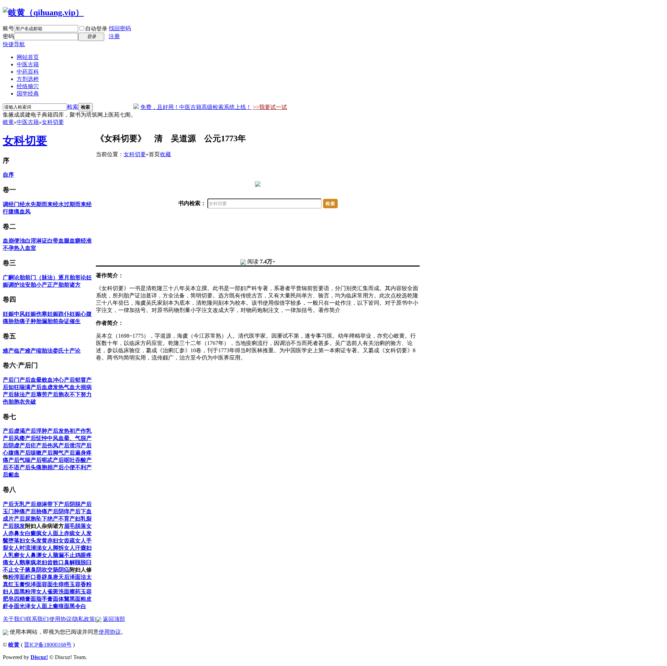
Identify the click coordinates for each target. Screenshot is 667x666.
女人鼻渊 (30, 555)
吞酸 (80, 460)
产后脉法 (14, 394)
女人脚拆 (53, 548)
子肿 (30, 321)
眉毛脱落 (75, 526)
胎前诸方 (69, 285)
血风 (25, 211)
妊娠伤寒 (36, 314)
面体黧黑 (64, 599)
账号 (8, 28)
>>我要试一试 (270, 107)
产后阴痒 (58, 511)
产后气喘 (19, 460)
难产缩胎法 (39, 351)
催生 (75, 321)
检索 (72, 107)
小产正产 (47, 285)
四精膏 (22, 599)
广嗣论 (11, 277)
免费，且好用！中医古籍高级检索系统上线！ (196, 107)
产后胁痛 (36, 511)
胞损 (47, 467)
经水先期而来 (36, 204)
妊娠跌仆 (58, 314)
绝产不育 (58, 519)
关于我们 (14, 619)
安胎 (30, 285)
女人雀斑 (47, 592)
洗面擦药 (69, 592)
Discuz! (39, 657)
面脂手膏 (42, 599)
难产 (8, 351)
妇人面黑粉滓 (19, 592)
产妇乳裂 (80, 519)
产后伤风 (47, 445)
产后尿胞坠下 (30, 519)
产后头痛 (30, 467)
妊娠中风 (14, 314)
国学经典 (28, 93)
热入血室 (25, 248)
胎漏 (41, 321)
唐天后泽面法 (69, 577)
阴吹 (41, 570)
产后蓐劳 (36, 394)
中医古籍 (28, 64)
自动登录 (96, 29)
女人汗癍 (75, 548)
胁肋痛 (16, 321)
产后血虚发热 (47, 387)
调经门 (11, 204)
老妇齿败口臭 (52, 562)
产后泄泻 (69, 445)
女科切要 (53, 122)
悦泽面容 (36, 584)
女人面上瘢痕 (47, 606)
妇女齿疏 (64, 540)
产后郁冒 (75, 380)
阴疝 (63, 570)
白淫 (30, 241)
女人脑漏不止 (58, 555)
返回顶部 (114, 619)
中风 (52, 438)
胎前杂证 (58, 321)
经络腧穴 (28, 86)
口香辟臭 (42, 577)
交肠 (52, 570)
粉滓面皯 (19, 577)
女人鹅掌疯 (22, 562)
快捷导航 (14, 44)
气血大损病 (78, 387)
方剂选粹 (28, 79)
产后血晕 (30, 380)
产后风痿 (14, 438)
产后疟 (27, 445)
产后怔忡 (36, 438)
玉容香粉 (80, 584)
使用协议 (60, 619)
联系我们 (37, 619)
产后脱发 (14, 526)
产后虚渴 (14, 431)
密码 (8, 36)
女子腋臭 (25, 570)
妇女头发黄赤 (36, 540)
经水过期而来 (69, 204)
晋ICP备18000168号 (48, 645)
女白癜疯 (30, 533)
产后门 (11, 380)
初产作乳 (80, 431)
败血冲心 (53, 380)
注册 (114, 36)
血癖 (75, 241)
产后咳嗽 (30, 453)
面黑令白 (75, 606)
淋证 (41, 241)
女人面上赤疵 (58, 533)
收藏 (165, 154)
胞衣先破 (25, 402)
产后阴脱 (69, 504)
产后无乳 (14, 504)
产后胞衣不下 (64, 394)
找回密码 (120, 28)
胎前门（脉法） (38, 277)
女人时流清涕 (25, 548)
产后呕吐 (64, 460)
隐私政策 (84, 619)
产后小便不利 (69, 467)
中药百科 (28, 72)
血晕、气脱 (72, 438)
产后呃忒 (42, 460)
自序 (8, 175)
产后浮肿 (36, 431)
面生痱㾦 (58, 584)
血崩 (8, 241)
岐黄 (8, 122)
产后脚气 (53, 453)
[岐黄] (43, 12)
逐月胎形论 (72, 277)
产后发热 (58, 431)
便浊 (19, 241)
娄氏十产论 (67, 351)
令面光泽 (19, 606)
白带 (52, 241)
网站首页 (28, 57)
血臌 (63, 241)
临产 (19, 351)
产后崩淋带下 (41, 504)
